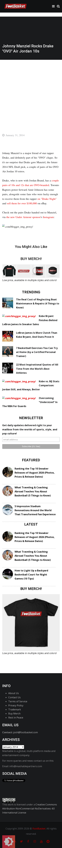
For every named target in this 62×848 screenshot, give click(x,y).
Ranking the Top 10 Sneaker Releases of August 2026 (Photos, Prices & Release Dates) (35, 472)
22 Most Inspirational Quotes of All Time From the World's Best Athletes (37, 368)
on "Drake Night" (47, 199)
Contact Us (14, 697)
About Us (13, 693)
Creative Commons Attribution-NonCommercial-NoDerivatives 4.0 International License (29, 808)
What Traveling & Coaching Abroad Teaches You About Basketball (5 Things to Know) (33, 491)
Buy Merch (14, 713)
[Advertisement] (31, 92)
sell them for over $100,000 (22, 203)
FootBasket (39, 828)
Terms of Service (17, 701)
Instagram (48, 217)
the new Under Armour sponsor (23, 217)
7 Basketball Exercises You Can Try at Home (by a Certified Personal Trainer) (37, 352)
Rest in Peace (15, 717)
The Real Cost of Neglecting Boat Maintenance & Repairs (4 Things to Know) (37, 303)
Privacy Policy (15, 705)
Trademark (14, 709)
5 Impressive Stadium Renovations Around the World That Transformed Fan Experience (35, 510)
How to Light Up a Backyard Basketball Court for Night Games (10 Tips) (31, 574)
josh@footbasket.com (25, 732)
